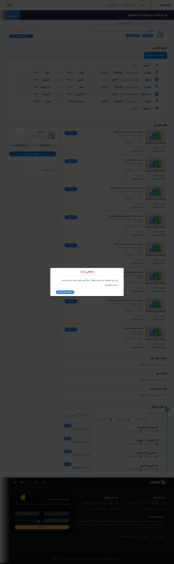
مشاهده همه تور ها (65, 292)
